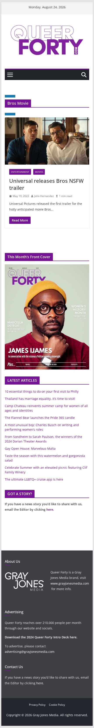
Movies (39, 171)
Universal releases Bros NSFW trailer (46, 184)
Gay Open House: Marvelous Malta (30, 448)
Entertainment (20, 171)
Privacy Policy (37, 705)
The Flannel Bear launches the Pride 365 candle (40, 418)
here (49, 509)
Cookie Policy (57, 705)
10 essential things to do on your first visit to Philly (41, 391)
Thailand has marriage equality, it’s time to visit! (40, 399)
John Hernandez (44, 196)
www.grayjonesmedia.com (69, 583)
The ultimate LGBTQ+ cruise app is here (34, 479)
